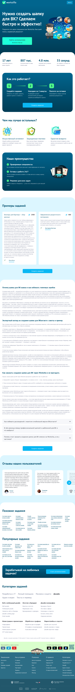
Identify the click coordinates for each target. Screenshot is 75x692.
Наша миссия (49, 660)
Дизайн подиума (42, 522)
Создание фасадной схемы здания (56, 527)
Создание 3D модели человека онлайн (19, 556)
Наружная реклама (46, 616)
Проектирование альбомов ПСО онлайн (42, 517)
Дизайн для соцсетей (50, 624)
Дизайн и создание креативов (11, 638)
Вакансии (34, 663)
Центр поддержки (36, 660)
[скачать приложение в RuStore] (66, 648)
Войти (69, 2)
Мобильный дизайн (7, 609)
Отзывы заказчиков (51, 667)
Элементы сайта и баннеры (10, 611)
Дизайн (64, 665)
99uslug (34, 672)
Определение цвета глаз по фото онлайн (7, 550)
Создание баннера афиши (31, 528)
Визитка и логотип (28, 606)
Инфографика (6, 624)
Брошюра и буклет (46, 606)
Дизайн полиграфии (48, 603)
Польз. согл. (49, 665)
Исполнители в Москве (68, 675)
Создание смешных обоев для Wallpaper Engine (43, 526)
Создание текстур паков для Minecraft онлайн (43, 556)
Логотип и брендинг (30, 603)
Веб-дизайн (5, 606)
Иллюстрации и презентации (12, 621)
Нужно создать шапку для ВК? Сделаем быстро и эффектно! (41, 638)
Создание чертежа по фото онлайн (7, 545)
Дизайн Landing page (8, 613)
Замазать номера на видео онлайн (68, 545)
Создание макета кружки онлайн (6, 516)
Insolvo (34, 667)
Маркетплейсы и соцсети (53, 621)
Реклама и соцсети (67, 660)
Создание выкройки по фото (43, 545)
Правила (17, 670)
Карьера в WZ (49, 663)
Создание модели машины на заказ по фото (43, 550)
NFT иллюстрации (7, 632)
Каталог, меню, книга (47, 613)
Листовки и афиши (46, 609)
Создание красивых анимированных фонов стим (7, 522)
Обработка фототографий (32, 624)
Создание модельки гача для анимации (56, 556)
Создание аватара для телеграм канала (56, 550)
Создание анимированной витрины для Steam (7, 528)
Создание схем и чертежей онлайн (31, 523)
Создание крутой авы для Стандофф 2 (7, 556)
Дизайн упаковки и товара (51, 627)
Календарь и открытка (47, 611)
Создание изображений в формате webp (19, 517)
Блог (33, 665)
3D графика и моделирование (33, 627)
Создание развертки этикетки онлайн (20, 523)
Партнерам (18, 667)
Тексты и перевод (66, 670)
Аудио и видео (66, 667)
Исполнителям (18, 665)
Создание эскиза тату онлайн (30, 556)
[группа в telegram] (8, 648)
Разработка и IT (66, 663)
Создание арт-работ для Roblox (30, 546)
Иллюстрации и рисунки (9, 629)
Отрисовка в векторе (31, 629)
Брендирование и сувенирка (30, 611)
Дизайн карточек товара (51, 629)
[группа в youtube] (14, 648)
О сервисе (17, 660)
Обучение (17, 663)
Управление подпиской (21, 672)
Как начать (3, 660)
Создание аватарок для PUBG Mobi (18, 546)
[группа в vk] (3, 648)
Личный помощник (67, 672)
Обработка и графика (33, 621)
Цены (2, 663)
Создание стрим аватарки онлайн (67, 518)
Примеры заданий (5, 665)
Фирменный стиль (28, 609)
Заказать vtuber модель (31, 551)
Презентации (6, 627)
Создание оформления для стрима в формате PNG (56, 517)
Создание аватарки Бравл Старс (20, 551)
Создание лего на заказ (56, 545)
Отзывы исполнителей (51, 670)
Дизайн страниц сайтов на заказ (31, 517)
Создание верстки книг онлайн (20, 528)
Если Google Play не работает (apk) (55, 650)
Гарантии (3, 667)
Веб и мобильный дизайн (11, 603)
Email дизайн (6, 616)
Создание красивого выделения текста (56, 522)
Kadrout (34, 670)
